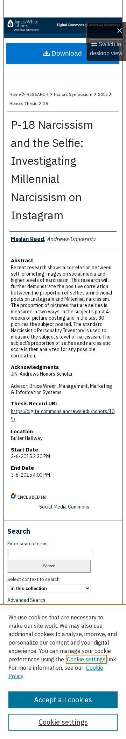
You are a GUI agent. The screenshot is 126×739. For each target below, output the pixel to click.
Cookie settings (86, 659)
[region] (63, 671)
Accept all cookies (63, 699)
